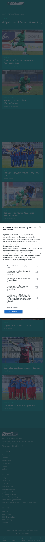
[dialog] (22, 271)
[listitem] (22, 266)
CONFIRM (14, 311)
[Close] (41, 228)
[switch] (36, 272)
